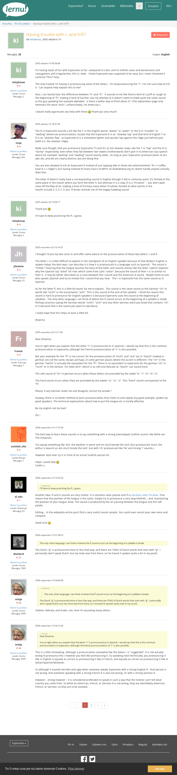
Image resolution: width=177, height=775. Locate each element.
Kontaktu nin (159, 744)
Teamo (83, 744)
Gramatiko (108, 6)
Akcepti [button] (159, 768)
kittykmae (35, 39)
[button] (139, 5)
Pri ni (71, 744)
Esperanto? (75, 6)
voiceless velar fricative (144, 495)
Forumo (7, 23)
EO (168, 6)
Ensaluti (153, 6)
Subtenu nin (99, 744)
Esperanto (18, 743)
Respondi (161, 34)
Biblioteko (126, 6)
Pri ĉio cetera (22, 23)
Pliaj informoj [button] (76, 768)
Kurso (92, 6)
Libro (115, 744)
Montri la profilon (18, 90)
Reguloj (142, 744)
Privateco (128, 744)
